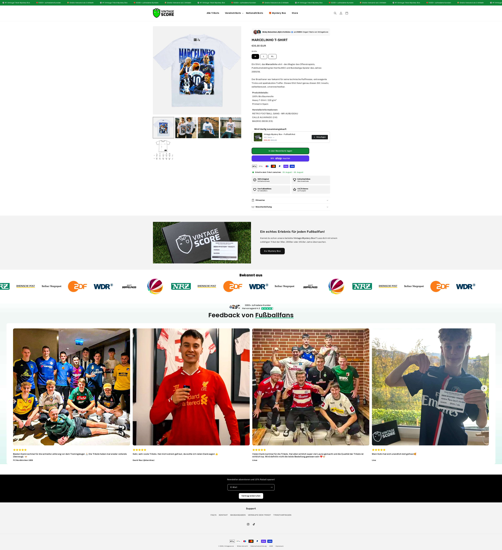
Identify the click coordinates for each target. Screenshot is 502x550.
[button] (233, 13)
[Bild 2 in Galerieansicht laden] (185, 127)
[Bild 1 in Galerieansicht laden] (163, 127)
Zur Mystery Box (272, 251)
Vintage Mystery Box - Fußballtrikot (279, 134)
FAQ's (213, 515)
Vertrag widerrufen (251, 496)
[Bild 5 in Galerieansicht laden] (163, 150)
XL (272, 56)
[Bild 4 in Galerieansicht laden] (230, 127)
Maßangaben (238, 515)
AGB (271, 546)
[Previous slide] (18, 388)
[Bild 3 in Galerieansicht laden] (208, 127)
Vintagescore (229, 546)
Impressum (280, 546)
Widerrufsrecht (242, 546)
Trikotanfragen (282, 515)
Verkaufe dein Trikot (259, 515)
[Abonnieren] (271, 487)
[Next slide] (484, 388)
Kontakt (223, 515)
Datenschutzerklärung (258, 546)
